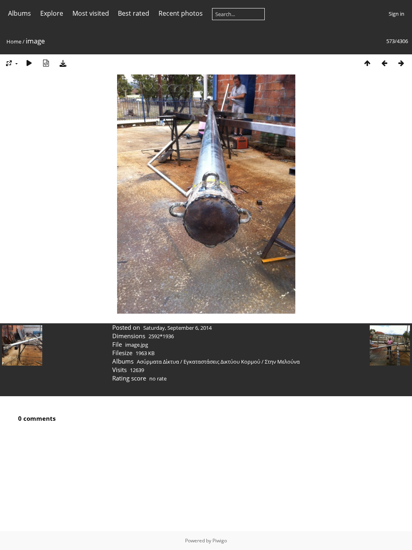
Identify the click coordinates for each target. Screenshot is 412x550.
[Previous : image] (384, 63)
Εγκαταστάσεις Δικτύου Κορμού (221, 361)
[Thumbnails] (367, 63)
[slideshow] (29, 63)
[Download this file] (62, 63)
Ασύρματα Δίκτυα (158, 361)
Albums (19, 13)
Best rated (133, 13)
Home (13, 41)
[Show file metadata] (45, 63)
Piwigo (219, 540)
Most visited (90, 13)
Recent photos (181, 13)
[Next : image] (401, 63)
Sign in (396, 13)
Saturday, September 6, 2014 (177, 327)
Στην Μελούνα (282, 361)
